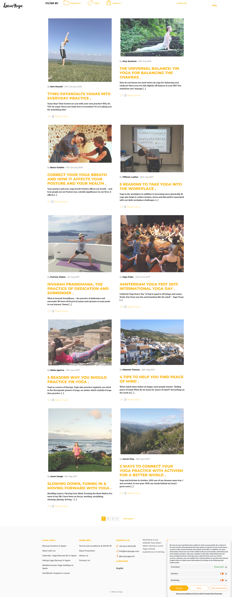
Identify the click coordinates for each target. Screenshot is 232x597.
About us (83, 555)
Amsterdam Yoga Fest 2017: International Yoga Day (149, 286)
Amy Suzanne (130, 61)
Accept (179, 588)
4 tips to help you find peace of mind (151, 379)
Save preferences (219, 588)
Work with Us (48, 551)
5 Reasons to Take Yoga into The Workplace (151, 186)
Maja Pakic (128, 277)
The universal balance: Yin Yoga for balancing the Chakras (149, 72)
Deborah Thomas (131, 370)
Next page (128, 519)
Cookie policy (174, 562)
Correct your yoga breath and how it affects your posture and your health (77, 179)
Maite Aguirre (57, 370)
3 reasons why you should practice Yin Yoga (77, 379)
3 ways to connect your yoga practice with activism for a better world (151, 470)
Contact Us (84, 560)
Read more (61, 116)
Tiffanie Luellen (130, 177)
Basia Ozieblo (57, 167)
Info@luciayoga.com (129, 551)
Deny (199, 588)
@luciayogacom (127, 556)
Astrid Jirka (128, 459)
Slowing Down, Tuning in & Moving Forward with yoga (78, 485)
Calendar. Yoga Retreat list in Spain (59, 555)
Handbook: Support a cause (56, 573)
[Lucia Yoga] (12, 5)
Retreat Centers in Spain (54, 546)
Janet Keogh (56, 476)
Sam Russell (56, 86)
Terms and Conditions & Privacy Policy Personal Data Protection (199, 593)
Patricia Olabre (58, 277)
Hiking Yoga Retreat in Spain (56, 560)
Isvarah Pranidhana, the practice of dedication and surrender (78, 288)
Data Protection (87, 551)
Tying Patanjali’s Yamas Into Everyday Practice (79, 96)
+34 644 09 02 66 (127, 546)
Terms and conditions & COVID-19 (95, 546)
